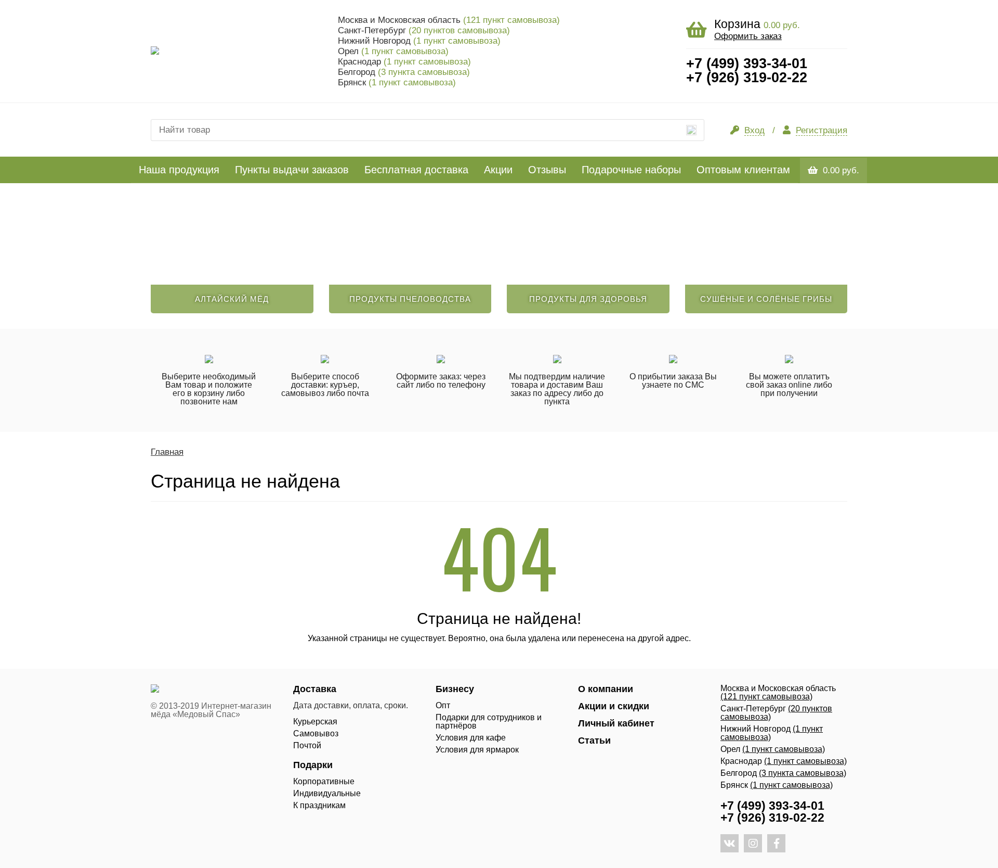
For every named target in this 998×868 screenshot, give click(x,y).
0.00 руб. (841, 170)
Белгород (404, 72)
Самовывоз (315, 733)
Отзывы (547, 169)
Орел (393, 51)
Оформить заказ (748, 36)
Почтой (307, 745)
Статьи (594, 740)
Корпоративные (323, 781)
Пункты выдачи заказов (292, 169)
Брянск (397, 82)
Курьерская (315, 721)
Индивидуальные (327, 793)
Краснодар (404, 61)
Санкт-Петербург (424, 30)
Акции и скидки (613, 706)
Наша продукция (179, 169)
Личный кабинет (616, 723)
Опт (443, 705)
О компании (605, 689)
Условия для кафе (471, 737)
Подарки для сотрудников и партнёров (489, 721)
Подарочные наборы (631, 169)
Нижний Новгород (419, 40)
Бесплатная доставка (416, 169)
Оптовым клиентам (743, 169)
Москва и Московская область (449, 20)
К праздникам (319, 805)
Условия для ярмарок (477, 749)
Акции (498, 169)
